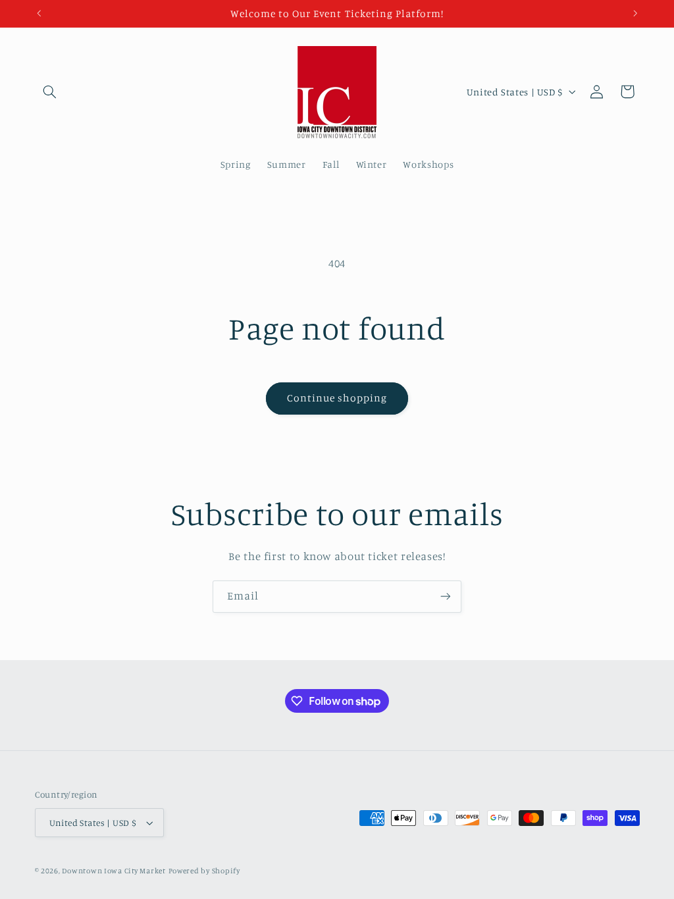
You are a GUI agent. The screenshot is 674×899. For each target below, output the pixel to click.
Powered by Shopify (204, 870)
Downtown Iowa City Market (113, 870)
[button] (50, 91)
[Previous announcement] (38, 13)
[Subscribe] (445, 596)
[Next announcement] (635, 13)
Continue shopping (337, 398)
